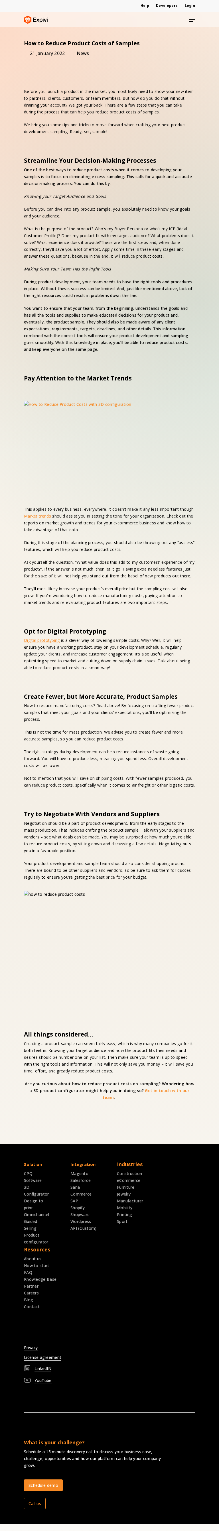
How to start (36, 1265)
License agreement (42, 1357)
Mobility (124, 1207)
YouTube (43, 1380)
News (83, 53)
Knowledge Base (40, 1279)
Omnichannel (36, 1214)
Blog (28, 1299)
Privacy (31, 1347)
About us (32, 1258)
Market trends (37, 516)
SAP (74, 1201)
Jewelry (124, 1194)
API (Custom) (83, 1228)
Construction (129, 1173)
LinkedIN (43, 1368)
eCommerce (129, 1180)
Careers (31, 1293)
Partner (31, 1286)
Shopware (80, 1214)
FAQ (28, 1272)
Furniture (126, 1187)
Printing (124, 1214)
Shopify (77, 1207)
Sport (122, 1221)
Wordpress (80, 1221)
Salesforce (80, 1180)
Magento (79, 1173)
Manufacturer (130, 1201)
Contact (32, 1306)
